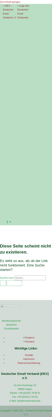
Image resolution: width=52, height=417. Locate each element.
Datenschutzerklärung (29, 363)
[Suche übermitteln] (3, 283)
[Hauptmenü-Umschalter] (8, 222)
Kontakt (29, 355)
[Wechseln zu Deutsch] (29, 341)
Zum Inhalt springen (10, 2)
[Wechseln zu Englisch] (29, 337)
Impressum (29, 359)
